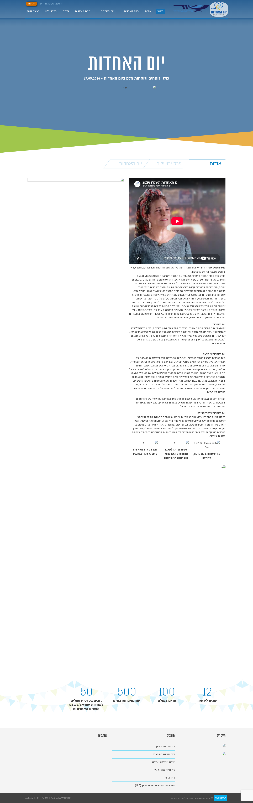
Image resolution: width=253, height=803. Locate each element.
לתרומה (31, 3)
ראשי (160, 11)
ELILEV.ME (43, 798)
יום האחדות (107, 11)
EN (41, 3)
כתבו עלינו (50, 11)
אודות (148, 11)
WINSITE (66, 798)
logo (191, 11)
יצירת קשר (33, 11)
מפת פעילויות (82, 11)
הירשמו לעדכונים (53, 3)
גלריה (66, 11)
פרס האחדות (131, 11)
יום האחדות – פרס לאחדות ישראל (219, 9)
